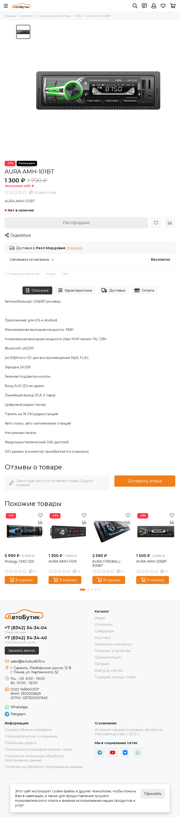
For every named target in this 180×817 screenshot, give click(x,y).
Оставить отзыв (145, 481)
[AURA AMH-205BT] (155, 531)
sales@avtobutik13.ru (28, 661)
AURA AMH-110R (63, 561)
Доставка (117, 290)
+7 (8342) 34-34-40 (26, 637)
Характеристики (78, 290)
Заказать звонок (21, 650)
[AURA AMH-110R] (68, 531)
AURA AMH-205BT (151, 561)
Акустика (102, 638)
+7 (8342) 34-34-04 (26, 627)
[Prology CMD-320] (24, 531)
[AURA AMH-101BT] (98, 90)
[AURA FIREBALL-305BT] (111, 531)
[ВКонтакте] (125, 752)
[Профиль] (153, 6)
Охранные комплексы (113, 644)
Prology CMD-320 (19, 561)
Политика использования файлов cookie (38, 749)
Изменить (74, 248)
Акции (50, 273)
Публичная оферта (21, 743)
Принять (152, 793)
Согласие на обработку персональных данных (44, 767)
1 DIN (78, 16)
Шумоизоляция (108, 657)
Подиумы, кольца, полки (115, 677)
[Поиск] (135, 6)
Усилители (103, 624)
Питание (102, 664)
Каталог (27, 16)
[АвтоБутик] (21, 6)
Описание (40, 290)
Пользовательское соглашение (31, 736)
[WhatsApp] (138, 752)
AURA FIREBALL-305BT (107, 563)
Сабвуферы (104, 631)
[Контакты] (144, 6)
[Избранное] (156, 222)
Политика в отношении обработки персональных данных (34, 758)
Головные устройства (54, 16)
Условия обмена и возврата (28, 730)
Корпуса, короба (109, 670)
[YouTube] (112, 752)
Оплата (148, 290)
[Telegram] (100, 752)
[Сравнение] (169, 222)
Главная (10, 16)
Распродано (76, 222)
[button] (82, 590)
